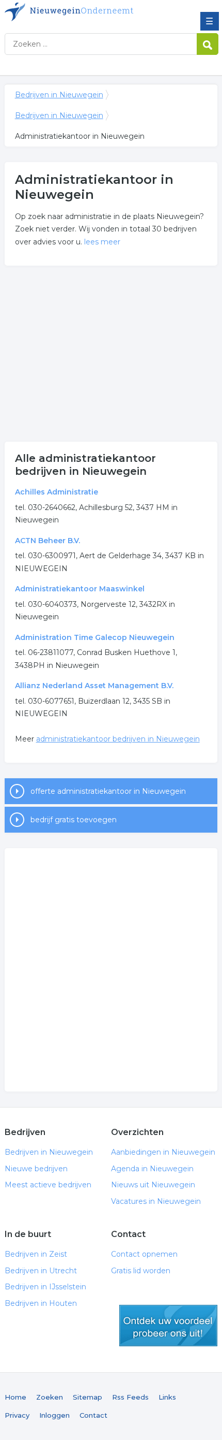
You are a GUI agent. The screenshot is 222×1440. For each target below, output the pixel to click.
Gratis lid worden (140, 1270)
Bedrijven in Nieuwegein (79, 12)
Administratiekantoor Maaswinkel (80, 588)
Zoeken (49, 1397)
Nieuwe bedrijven (36, 1168)
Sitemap (87, 1397)
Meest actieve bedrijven (48, 1184)
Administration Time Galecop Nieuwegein (95, 637)
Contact (93, 1415)
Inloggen (54, 1415)
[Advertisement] (111, 353)
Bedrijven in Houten (41, 1303)
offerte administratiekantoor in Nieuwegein (108, 791)
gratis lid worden (168, 1325)
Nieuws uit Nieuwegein (153, 1184)
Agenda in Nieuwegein (152, 1168)
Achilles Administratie (56, 492)
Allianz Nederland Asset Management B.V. (94, 685)
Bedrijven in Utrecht (41, 1270)
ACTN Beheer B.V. (47, 540)
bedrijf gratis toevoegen (73, 819)
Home (15, 1397)
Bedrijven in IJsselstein (45, 1286)
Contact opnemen (144, 1254)
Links (167, 1397)
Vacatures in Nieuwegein (156, 1201)
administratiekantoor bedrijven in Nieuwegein (118, 739)
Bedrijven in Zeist (36, 1254)
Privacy (17, 1415)
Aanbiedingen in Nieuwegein (163, 1152)
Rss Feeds (130, 1397)
